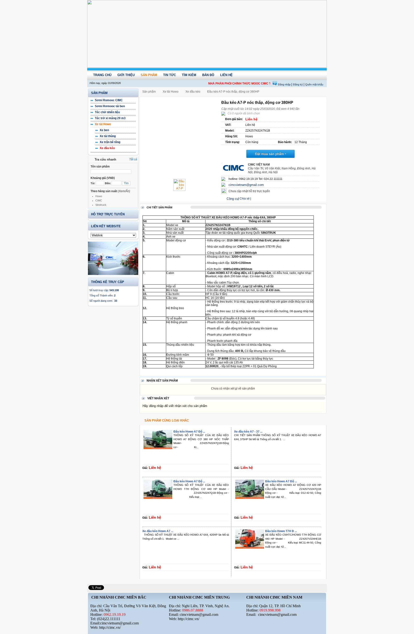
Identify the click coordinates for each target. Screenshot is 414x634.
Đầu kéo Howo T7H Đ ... (281, 531)
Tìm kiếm (189, 75)
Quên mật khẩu (314, 84)
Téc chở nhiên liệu (107, 112)
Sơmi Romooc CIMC (109, 100)
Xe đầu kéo (107, 148)
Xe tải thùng (108, 136)
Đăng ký (298, 84)
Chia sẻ (245, 198)
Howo (98, 196)
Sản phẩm (149, 75)
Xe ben (104, 130)
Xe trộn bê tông (110, 142)
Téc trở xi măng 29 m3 (110, 118)
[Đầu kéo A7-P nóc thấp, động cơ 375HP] (179, 190)
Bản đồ (208, 75)
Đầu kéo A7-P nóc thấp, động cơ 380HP (233, 91)
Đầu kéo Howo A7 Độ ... (189, 431)
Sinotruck (100, 204)
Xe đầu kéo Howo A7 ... (157, 531)
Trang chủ (102, 75)
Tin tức (169, 75)
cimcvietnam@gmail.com (246, 185)
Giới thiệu (126, 75)
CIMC (98, 200)
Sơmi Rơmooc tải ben (110, 106)
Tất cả (133, 159)
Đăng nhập (284, 84)
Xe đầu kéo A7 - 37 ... (248, 431)
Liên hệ (226, 75)
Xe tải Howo (103, 124)
